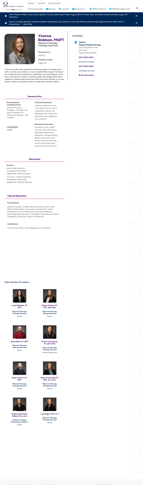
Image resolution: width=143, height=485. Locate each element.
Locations (65, 9)
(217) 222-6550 (54, 3)
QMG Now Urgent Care (121, 9)
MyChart (31, 3)
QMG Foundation (99, 9)
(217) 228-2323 (86, 57)
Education (34, 159)
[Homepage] (13, 6)
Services (52, 9)
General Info (35, 96)
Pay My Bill (41, 3)
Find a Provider (37, 9)
